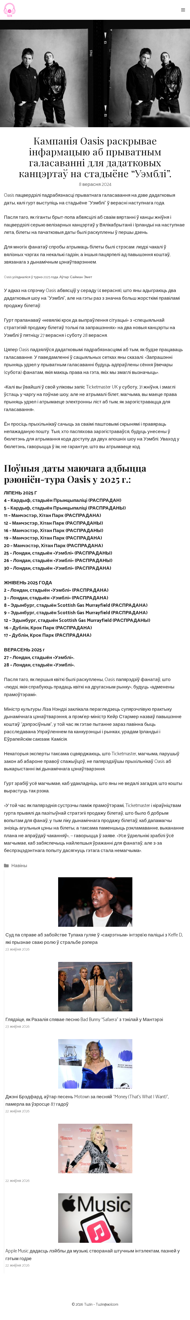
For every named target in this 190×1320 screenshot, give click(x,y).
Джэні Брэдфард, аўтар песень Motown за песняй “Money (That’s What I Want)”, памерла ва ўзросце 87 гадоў (87, 1100)
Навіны (19, 866)
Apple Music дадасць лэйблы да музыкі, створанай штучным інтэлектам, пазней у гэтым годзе (92, 1254)
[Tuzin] (9, 10)
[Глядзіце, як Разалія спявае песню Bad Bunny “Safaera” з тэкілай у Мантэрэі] (95, 1007)
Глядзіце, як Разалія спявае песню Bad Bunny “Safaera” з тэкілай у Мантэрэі (84, 1020)
